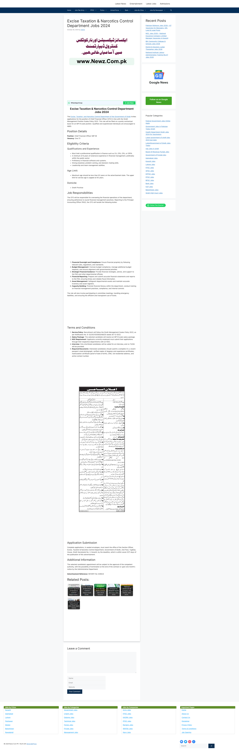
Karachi (8, 710)
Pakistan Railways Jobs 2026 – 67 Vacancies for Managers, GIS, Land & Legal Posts (158, 28)
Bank (126, 10)
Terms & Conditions (189, 729)
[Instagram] (190, 742)
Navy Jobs (127, 732)
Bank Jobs (149, 183)
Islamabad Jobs (152, 158)
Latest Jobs (151, 4)
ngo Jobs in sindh (152, 149)
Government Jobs (70, 710)
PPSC (92, 10)
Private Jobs (68, 729)
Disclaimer (185, 721)
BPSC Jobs (150, 180)
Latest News (120, 4)
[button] (171, 10)
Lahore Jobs (150, 164)
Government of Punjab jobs (156, 155)
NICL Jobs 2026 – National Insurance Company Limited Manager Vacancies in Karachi (157, 36)
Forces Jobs (68, 725)
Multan (7, 725)
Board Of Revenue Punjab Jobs (157, 152)
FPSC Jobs (150, 168)
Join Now (130, 103)
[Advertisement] (101, 87)
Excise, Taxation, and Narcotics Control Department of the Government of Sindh (101, 117)
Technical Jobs (69, 721)
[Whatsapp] (194, 742)
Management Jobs (71, 732)
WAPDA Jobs (128, 729)
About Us (185, 714)
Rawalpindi (9, 732)
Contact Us (186, 717)
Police (102, 10)
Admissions (165, 4)
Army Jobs (127, 710)
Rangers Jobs (128, 725)
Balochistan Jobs (152, 190)
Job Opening (186, 732)
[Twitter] (186, 742)
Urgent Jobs (68, 714)
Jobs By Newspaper (156, 10)
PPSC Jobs (150, 177)
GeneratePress (32, 744)
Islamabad (9, 714)
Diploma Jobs (69, 717)
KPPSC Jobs (150, 174)
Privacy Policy (187, 725)
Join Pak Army (79, 10)
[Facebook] (182, 742)
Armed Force (114, 10)
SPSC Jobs (150, 171)
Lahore (7, 717)
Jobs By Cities (139, 10)
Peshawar (9, 721)
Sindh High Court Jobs (154, 193)
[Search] (211, 746)
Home (69, 10)
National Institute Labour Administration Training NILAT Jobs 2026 (157, 55)
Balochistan (9, 729)
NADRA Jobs (128, 717)
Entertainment (136, 4)
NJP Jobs (149, 187)
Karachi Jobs (150, 161)
